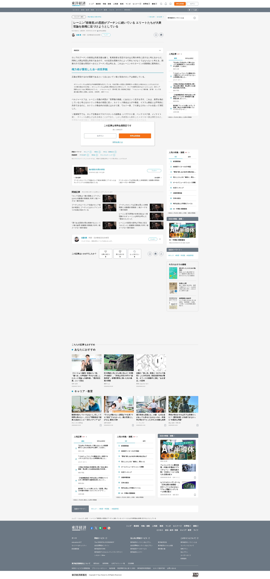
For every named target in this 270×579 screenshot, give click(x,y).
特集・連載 (107, 4)
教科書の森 (161, 549)
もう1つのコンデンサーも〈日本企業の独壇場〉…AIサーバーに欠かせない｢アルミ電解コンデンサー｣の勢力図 (170, 487)
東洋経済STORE (99, 549)
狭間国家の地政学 (185, 298)
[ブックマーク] (156, 35)
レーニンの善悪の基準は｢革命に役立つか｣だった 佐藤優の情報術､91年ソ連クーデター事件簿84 (133, 225)
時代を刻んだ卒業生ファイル (182, 203)
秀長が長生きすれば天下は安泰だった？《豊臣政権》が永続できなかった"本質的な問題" (182, 417)
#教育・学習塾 (180, 255)
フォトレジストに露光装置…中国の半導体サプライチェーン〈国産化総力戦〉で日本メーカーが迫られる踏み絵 (169, 469)
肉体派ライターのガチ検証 (182, 166)
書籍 (153, 4)
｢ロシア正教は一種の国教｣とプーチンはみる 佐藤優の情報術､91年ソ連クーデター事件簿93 (86, 198)
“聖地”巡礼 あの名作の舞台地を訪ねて (184, 172)
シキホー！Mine (99, 555)
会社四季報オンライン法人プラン (141, 545)
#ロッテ (171, 255)
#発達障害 (190, 255)
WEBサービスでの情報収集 (81, 568)
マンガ (128, 4)
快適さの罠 (183, 283)
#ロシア (86, 152)
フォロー (106, 35)
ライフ (111, 10)
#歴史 (96, 152)
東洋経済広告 (162, 542)
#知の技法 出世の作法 (94, 17)
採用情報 (105, 563)
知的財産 (112, 568)
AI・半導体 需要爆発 (180, 209)
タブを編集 (194, 10)
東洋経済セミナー (136, 552)
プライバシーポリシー (99, 568)
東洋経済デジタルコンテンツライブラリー (108, 552)
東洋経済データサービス (138, 549)
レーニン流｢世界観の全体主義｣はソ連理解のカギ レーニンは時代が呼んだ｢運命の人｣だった (133, 216)
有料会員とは (118, 142)
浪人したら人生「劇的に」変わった (184, 177)
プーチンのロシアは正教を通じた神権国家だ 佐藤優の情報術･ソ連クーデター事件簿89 (133, 207)
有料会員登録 (180, 4)
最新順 (98, 4)
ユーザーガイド (186, 555)
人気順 (115, 4)
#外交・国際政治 (108, 152)
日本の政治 (177, 198)
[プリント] (161, 35)
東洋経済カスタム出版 (165, 545)
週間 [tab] (189, 157)
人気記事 (173, 54)
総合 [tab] (175, 58)
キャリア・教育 (101, 10)
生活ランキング (178, 188)
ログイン (192, 4)
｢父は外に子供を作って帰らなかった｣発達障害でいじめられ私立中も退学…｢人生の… (184, 64)
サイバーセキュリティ (79, 545)
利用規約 (183, 558)
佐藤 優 (78, 35)
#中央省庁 (83, 155)
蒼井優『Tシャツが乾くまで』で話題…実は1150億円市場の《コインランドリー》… (184, 107)
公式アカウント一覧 (118, 563)
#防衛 (93, 155)
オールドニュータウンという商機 (184, 182)
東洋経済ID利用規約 (144, 568)
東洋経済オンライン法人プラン (140, 542)
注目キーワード (174, 250)
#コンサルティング (106, 155)
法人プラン (184, 552)
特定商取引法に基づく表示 (126, 568)
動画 (122, 4)
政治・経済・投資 (87, 10)
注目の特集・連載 (175, 219)
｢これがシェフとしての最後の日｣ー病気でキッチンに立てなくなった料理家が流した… (184, 75)
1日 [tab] (176, 156)
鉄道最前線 (177, 161)
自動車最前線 (177, 193)
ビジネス (76, 10)
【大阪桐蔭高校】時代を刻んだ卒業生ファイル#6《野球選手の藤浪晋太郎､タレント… (184, 96)
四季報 (145, 4)
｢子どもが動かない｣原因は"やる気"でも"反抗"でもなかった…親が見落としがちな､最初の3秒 (118, 417)
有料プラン (184, 549)
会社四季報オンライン (101, 545)
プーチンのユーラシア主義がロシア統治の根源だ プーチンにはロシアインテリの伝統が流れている (86, 207)
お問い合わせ (171, 568)
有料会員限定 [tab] (189, 58)
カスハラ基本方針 (159, 568)
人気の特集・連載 (176, 152)
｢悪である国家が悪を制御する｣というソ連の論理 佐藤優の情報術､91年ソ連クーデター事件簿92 (86, 225)
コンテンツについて (187, 545)
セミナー (136, 4)
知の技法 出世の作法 (97, 169)
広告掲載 (131, 563)
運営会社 (96, 563)
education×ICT (77, 542)
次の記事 (159, 17)
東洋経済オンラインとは (176, 18)
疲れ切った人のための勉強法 (187, 269)
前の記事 (152, 17)
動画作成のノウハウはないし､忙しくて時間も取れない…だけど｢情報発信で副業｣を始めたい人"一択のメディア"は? (86, 417)
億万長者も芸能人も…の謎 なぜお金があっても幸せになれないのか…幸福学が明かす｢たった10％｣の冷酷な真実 (150, 417)
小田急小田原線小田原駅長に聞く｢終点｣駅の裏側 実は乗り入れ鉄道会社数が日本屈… (184, 86)
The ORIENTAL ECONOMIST (104, 542)
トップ (91, 4)
